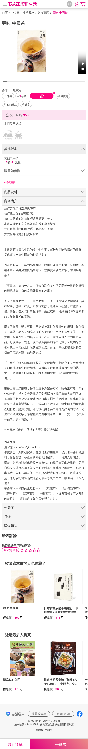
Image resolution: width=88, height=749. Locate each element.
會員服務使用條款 (50, 724)
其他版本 (10, 148)
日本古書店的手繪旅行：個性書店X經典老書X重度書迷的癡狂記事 (61, 612)
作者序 (9, 507)
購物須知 (10, 525)
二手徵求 (59, 744)
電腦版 (39, 730)
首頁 (5, 12)
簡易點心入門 (11, 679)
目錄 (7, 516)
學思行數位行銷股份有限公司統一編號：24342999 (37, 722)
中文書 (15, 12)
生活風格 (28, 12)
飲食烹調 (43, 12)
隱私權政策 (67, 724)
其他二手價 (12, 160)
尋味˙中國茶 (10, 608)
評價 (9, 96)
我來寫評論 (10, 550)
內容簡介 (10, 200)
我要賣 (64, 96)
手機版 (48, 730)
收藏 (23, 96)
